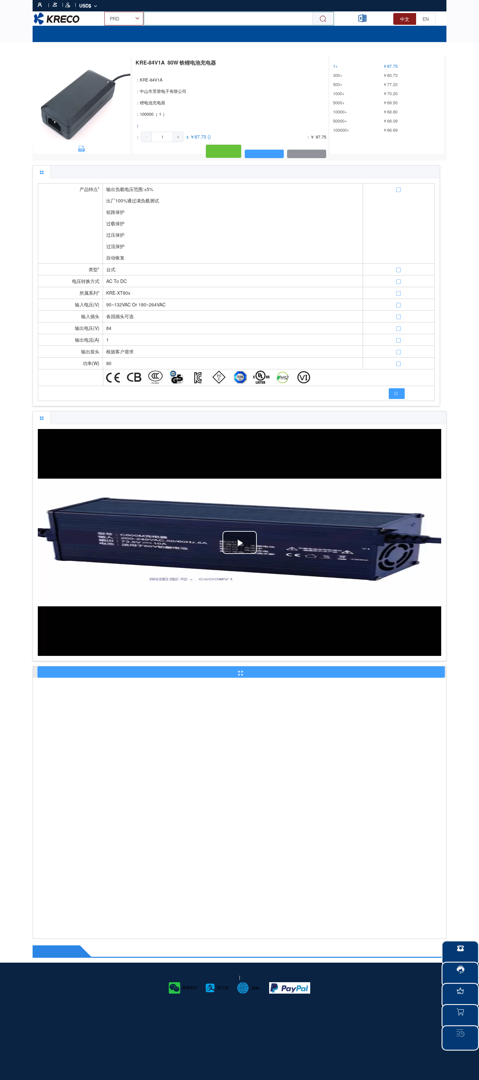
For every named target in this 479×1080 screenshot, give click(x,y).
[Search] (322, 18)
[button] (146, 137)
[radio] (404, 19)
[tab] (42, 171)
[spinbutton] (162, 137)
